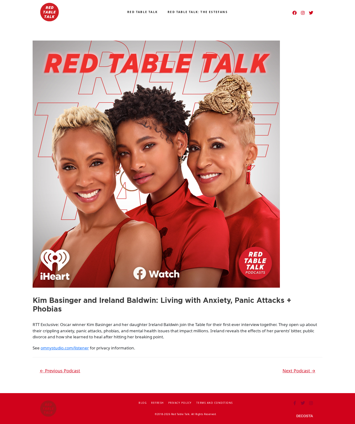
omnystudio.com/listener (65, 348)
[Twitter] (311, 13)
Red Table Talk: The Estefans (198, 12)
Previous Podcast (60, 371)
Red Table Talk (142, 12)
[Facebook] (294, 13)
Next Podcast (299, 371)
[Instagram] (303, 13)
